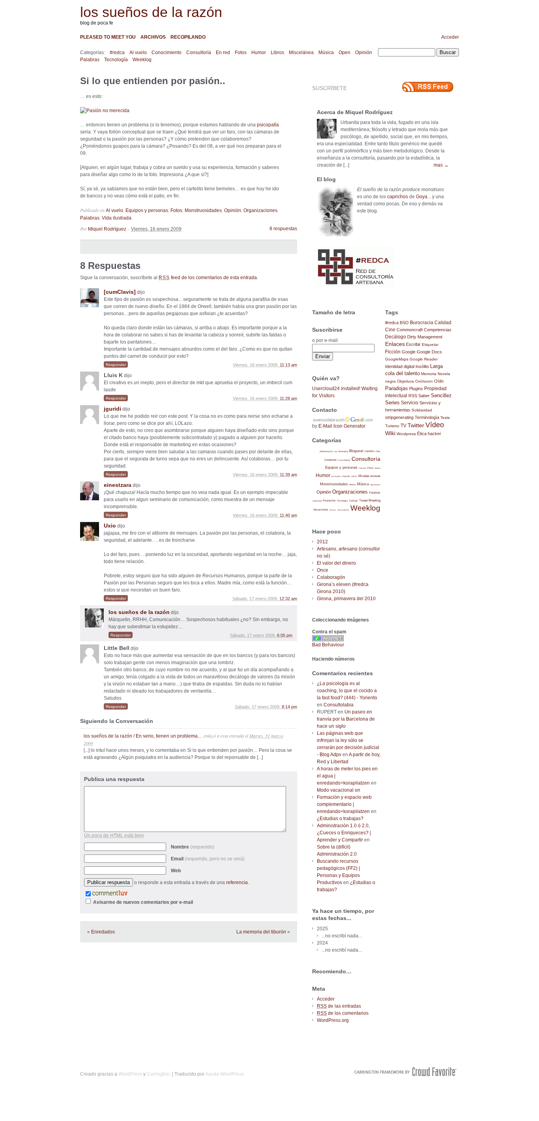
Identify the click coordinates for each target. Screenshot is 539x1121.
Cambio (369, 451)
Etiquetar (430, 344)
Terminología (427, 417)
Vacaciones (320, 509)
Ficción (393, 352)
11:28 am (288, 398)
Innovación (336, 476)
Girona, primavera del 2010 (346, 598)
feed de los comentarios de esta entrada (208, 277)
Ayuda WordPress (224, 1074)
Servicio (409, 403)
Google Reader (424, 359)
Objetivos (405, 381)
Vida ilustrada (116, 218)
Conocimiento (167, 52)
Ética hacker (429, 433)
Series (392, 403)
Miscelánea (301, 52)
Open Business (375, 485)
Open (344, 52)
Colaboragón (331, 577)
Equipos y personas (146, 210)
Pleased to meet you (108, 37)
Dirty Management (424, 336)
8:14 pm (289, 706)
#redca (117, 52)
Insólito (422, 366)
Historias (377, 468)
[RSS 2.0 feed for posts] (427, 87)
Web (176, 870)
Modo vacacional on (338, 790)
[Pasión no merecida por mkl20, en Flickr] (104, 110)
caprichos (397, 196)
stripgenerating (399, 417)
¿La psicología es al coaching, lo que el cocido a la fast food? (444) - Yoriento (347, 690)
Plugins (416, 388)
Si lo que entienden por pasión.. (152, 80)
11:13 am (288, 364)
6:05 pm (284, 635)
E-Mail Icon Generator (341, 426)
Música (326, 52)
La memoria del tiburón (261, 932)
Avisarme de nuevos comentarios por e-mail (143, 902)
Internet (346, 476)
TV (403, 425)
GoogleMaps (396, 359)
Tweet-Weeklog (369, 500)
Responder (116, 364)
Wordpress (406, 434)
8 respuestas (283, 228)
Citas (378, 451)
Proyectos (329, 500)
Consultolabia (339, 705)
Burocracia (421, 322)
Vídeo (434, 425)
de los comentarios (343, 1013)
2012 (322, 542)
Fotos (241, 52)
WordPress (130, 1074)
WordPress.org (333, 1020)
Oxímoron (424, 381)
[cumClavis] (120, 292)
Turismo (392, 426)
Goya (421, 196)
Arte (335, 452)
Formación (362, 468)
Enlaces (395, 344)
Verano (332, 510)
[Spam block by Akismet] (328, 639)
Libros (277, 52)
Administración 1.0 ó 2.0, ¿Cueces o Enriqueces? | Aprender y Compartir (344, 833)
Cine (390, 329)
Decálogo (395, 337)
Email (208, 859)
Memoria (428, 374)
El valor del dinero (336, 563)
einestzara (117, 485)
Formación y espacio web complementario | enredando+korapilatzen (344, 804)
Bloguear (356, 451)
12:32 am (288, 598)
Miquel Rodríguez (107, 229)
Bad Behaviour (328, 645)
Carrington (158, 1074)
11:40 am (288, 515)
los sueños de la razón (151, 12)
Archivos (153, 37)
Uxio (110, 525)
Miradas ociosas (369, 476)
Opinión (363, 52)
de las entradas (339, 1006)
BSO (404, 322)
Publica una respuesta (114, 779)
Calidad (442, 322)
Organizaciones (260, 210)
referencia (237, 882)
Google (408, 351)
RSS (412, 395)
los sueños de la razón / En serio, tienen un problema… (143, 736)
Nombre (192, 847)
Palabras (89, 59)
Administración (326, 451)
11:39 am (288, 474)
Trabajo (353, 500)
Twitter (416, 425)
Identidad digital (399, 366)
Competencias (437, 329)
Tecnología (116, 59)
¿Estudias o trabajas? (340, 818)
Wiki (390, 433)
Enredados (103, 932)
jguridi (112, 409)
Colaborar (330, 459)
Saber (424, 395)
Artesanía (343, 451)
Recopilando (188, 37)
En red (223, 52)
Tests (445, 417)
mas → (441, 165)
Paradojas (396, 388)
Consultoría (198, 52)
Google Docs (429, 351)
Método (352, 484)
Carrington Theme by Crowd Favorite (405, 1072)
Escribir (413, 344)
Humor (258, 52)
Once (322, 570)
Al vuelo (138, 52)
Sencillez (441, 395)
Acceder (450, 37)
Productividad (317, 501)
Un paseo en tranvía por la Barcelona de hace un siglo (346, 719)
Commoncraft (410, 329)
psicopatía (268, 125)
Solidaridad (422, 410)
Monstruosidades (203, 210)
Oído (439, 381)
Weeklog (142, 59)
